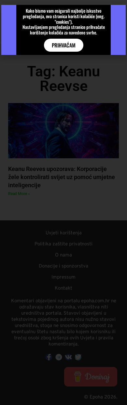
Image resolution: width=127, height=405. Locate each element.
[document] (63, 202)
